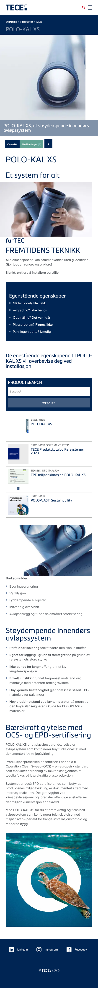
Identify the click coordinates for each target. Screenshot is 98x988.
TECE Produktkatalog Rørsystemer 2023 (57, 451)
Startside (11, 22)
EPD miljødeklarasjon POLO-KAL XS (58, 475)
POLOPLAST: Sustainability (51, 500)
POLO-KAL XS (41, 424)
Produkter (26, 22)
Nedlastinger (31, 144)
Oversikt (12, 144)
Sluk (39, 22)
